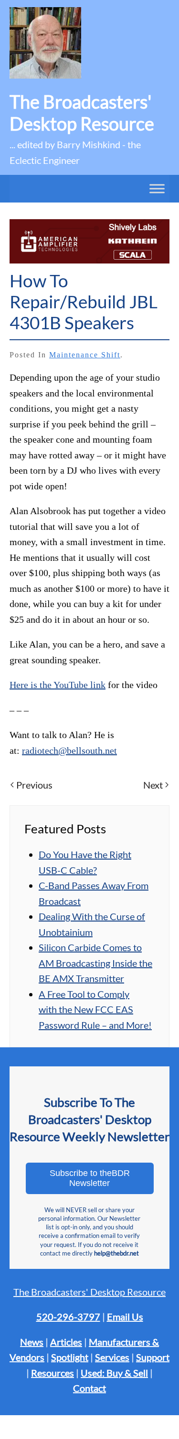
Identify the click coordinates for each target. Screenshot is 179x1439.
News (31, 1342)
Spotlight (69, 1357)
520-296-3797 (68, 1316)
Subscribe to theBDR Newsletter (90, 1178)
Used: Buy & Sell (114, 1372)
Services (112, 1357)
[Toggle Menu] (157, 189)
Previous (34, 784)
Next (153, 784)
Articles (66, 1342)
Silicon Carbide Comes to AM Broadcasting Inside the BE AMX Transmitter (95, 963)
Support (152, 1357)
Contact (89, 1388)
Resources (52, 1372)
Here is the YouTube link (57, 684)
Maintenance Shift (84, 355)
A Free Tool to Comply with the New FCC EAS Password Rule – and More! (95, 1009)
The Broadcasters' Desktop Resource (89, 1291)
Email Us (125, 1316)
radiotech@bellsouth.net (69, 750)
